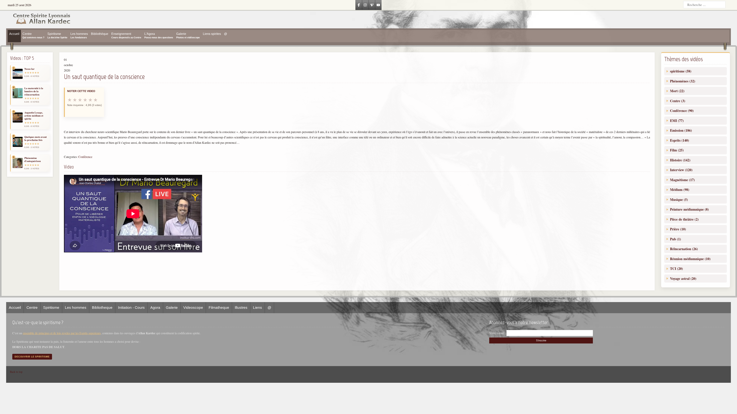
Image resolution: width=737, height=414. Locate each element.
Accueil (15, 308)
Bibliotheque (102, 308)
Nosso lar (29, 68)
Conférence (85, 157)
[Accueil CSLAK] (38, 19)
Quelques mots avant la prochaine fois (35, 138)
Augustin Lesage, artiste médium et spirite (33, 115)
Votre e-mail (496, 333)
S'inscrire (541, 340)
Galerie (172, 308)
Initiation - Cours (131, 308)
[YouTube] (378, 5)
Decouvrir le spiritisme (32, 356)
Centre (32, 308)
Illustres (241, 308)
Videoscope (193, 308)
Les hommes (75, 308)
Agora (155, 308)
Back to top (16, 372)
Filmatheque (219, 308)
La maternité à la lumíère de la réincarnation (33, 91)
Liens (257, 308)
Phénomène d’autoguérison (32, 159)
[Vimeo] (371, 5)
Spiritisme (51, 308)
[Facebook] (358, 5)
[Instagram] (365, 5)
